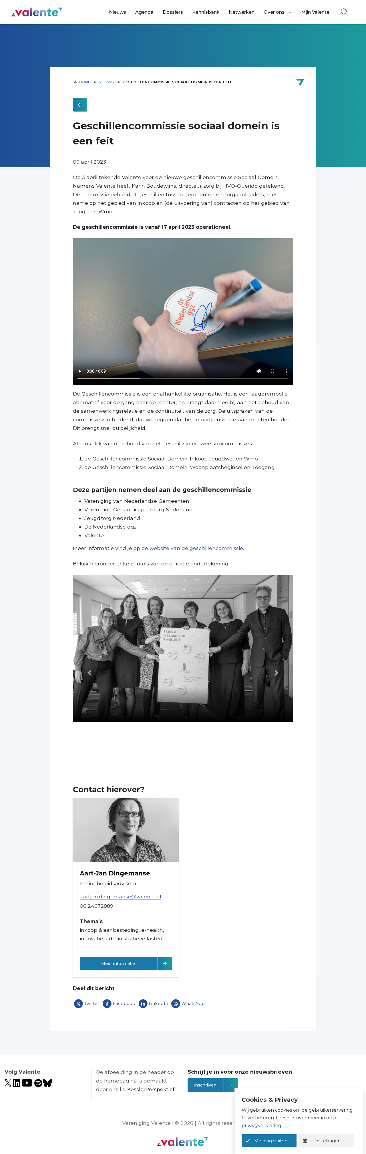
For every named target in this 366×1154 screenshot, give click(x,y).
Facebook (124, 1003)
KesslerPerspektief (150, 1089)
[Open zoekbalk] (344, 12)
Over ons (274, 12)
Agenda (144, 12)
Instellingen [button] (328, 1140)
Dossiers (173, 12)
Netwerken (241, 12)
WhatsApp (193, 1003)
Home (84, 82)
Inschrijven (205, 1085)
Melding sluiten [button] (270, 1140)
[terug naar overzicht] (80, 105)
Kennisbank (206, 12)
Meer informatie (136, 963)
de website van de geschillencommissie (192, 548)
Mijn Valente (315, 12)
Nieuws (117, 12)
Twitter (92, 1003)
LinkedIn (158, 1003)
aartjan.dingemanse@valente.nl (120, 896)
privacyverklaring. (262, 1125)
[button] (89, 672)
